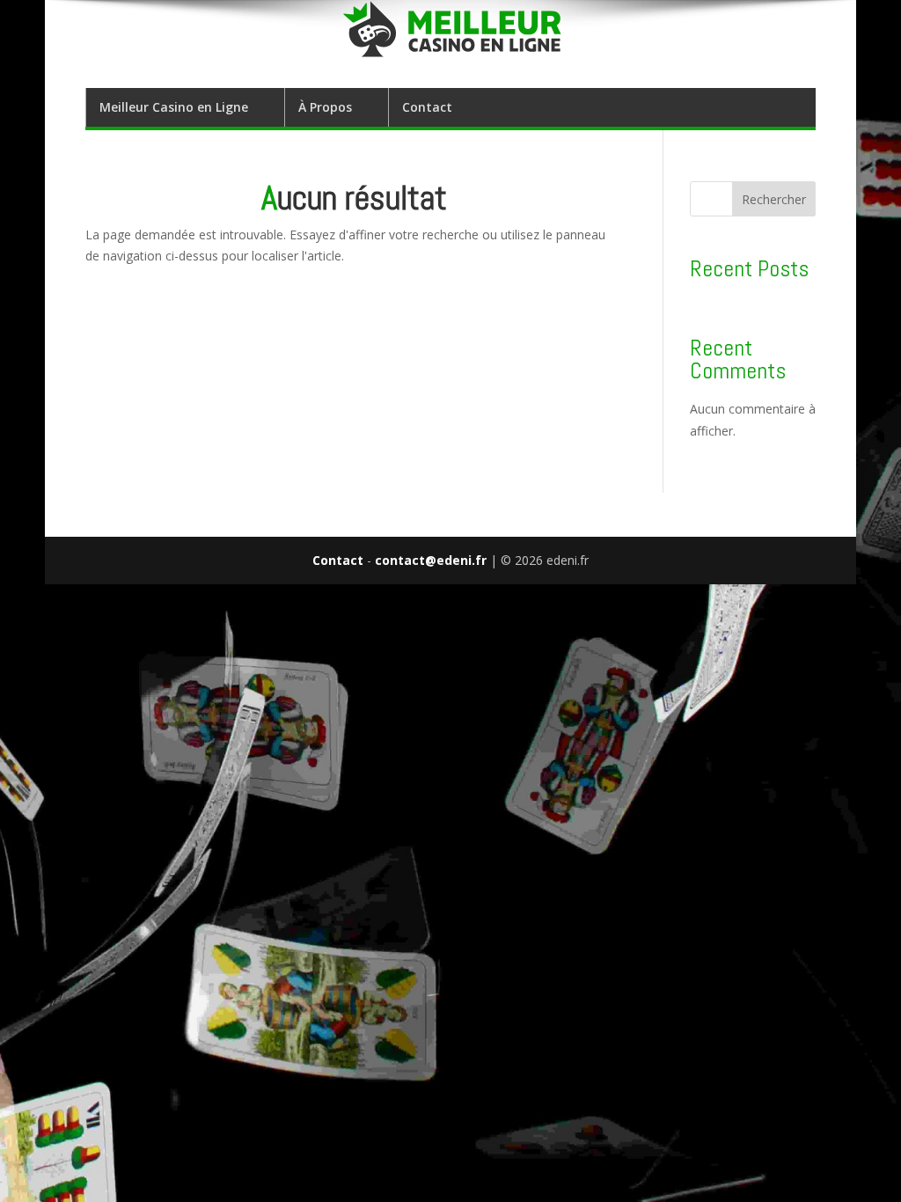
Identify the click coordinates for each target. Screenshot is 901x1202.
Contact (427, 107)
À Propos (325, 107)
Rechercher (774, 199)
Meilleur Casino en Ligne (173, 107)
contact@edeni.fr (431, 560)
